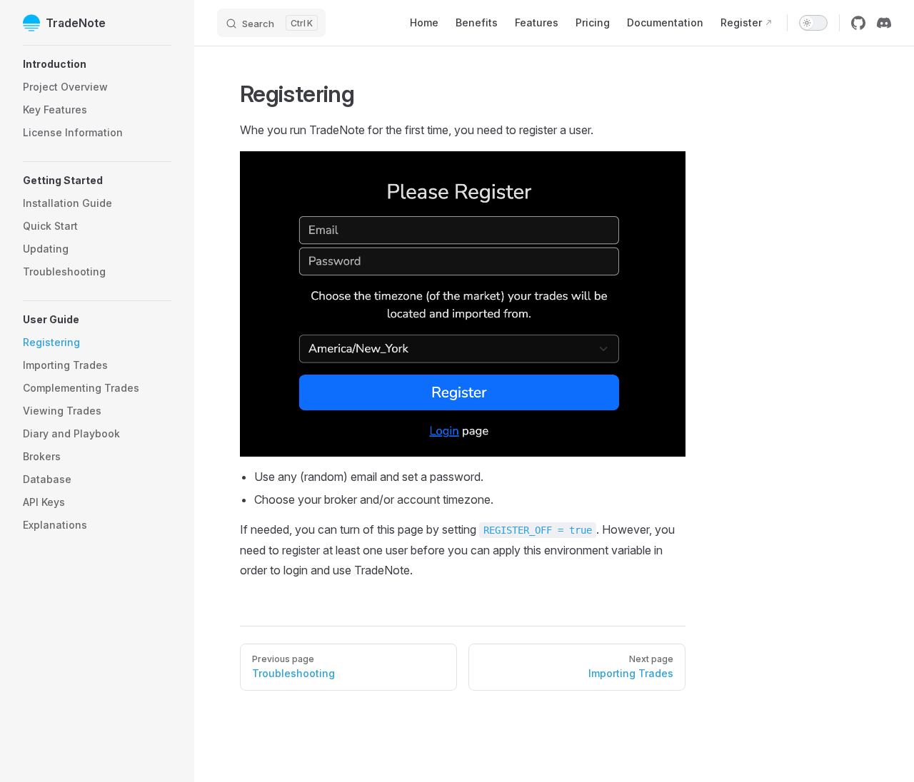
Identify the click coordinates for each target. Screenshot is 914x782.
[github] (858, 23)
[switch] (813, 23)
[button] (97, 64)
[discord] (884, 23)
